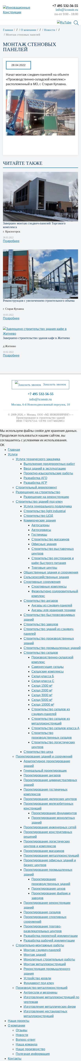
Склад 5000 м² (41, 699)
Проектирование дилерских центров (50, 799)
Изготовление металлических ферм (50, 1006)
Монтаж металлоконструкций (45, 964)
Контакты (14, 1058)
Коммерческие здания (40, 520)
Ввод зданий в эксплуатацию (45, 468)
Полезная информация (33, 1053)
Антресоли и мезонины (40, 992)
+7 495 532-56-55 (65, 6)
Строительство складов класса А (55, 728)
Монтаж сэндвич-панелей (42, 950)
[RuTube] (64, 22)
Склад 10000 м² (42, 704)
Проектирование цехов (48, 888)
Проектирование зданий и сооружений (44, 756)
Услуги (12, 454)
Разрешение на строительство (38, 492)
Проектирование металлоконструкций (51, 855)
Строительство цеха (38, 751)
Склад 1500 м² (41, 685)
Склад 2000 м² (41, 690)
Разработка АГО (35, 478)
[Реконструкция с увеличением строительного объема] (40, 274)
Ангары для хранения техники (53, 610)
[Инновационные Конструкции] (24, 10)
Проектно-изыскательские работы (48, 473)
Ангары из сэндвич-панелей (51, 605)
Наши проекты (18, 1020)
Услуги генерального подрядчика (48, 506)
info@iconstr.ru (67, 10)
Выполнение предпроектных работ (49, 464)
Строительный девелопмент (36, 487)
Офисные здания (44, 544)
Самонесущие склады (47, 666)
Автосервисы (41, 530)
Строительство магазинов (50, 539)
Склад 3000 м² (41, 695)
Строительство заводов (41, 624)
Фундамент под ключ (39, 983)
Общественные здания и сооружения (51, 572)
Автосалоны (40, 525)
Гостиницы (39, 534)
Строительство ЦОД (38, 515)
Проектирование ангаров (42, 775)
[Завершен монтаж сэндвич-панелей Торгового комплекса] (40, 196)
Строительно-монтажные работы (40, 945)
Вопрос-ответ (25, 1039)
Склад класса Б (42, 676)
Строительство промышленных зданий (52, 648)
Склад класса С (42, 681)
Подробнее (11, 241)
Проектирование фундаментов (54, 813)
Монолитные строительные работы (49, 959)
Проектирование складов (42, 912)
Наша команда (26, 1044)
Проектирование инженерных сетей (50, 827)
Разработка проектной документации (51, 935)
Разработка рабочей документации (49, 940)
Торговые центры (44, 567)
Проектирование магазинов (44, 851)
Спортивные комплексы (49, 586)
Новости (22, 1035)
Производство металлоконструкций (41, 987)
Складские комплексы (47, 671)
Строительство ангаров (41, 600)
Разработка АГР (35, 482)
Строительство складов (41, 652)
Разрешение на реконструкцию (46, 497)
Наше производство (30, 1049)
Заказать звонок (54, 384)
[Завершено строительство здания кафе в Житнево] (40, 331)
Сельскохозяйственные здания (46, 577)
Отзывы (21, 1030)
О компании (16, 1025)
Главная (14, 449)
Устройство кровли (37, 978)
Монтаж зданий (35, 954)
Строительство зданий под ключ (39, 501)
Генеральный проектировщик (45, 770)
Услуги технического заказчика (38, 459)
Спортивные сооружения (42, 582)
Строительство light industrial (45, 511)
